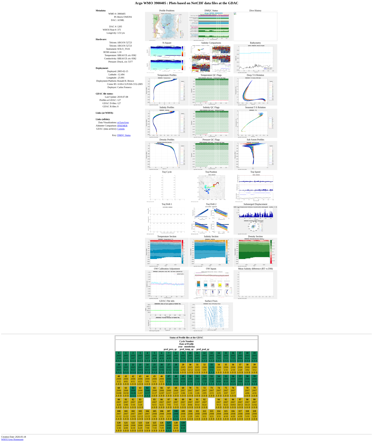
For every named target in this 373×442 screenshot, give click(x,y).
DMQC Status (124, 135)
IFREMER (122, 125)
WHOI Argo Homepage (12, 439)
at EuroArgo (123, 122)
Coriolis (121, 129)
